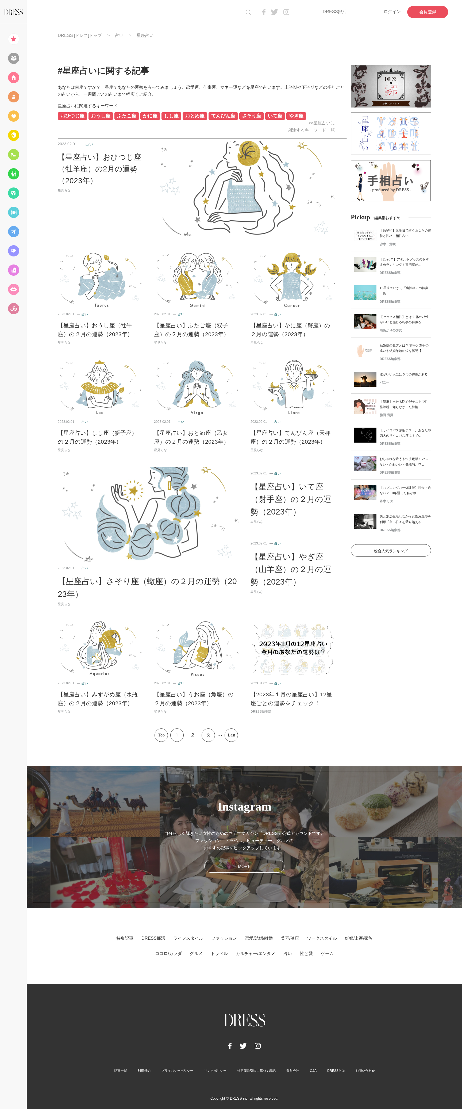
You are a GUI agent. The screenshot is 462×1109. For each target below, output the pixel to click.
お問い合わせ (365, 1071)
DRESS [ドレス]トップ (80, 35)
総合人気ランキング (391, 551)
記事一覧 (120, 1071)
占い (119, 35)
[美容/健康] (13, 135)
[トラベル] (13, 231)
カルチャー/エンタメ (255, 953)
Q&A (313, 1071)
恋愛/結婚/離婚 (259, 938)
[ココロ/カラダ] (13, 193)
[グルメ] (13, 212)
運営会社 (292, 1071)
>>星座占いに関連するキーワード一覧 (311, 126)
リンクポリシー (215, 1071)
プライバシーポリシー (177, 1071)
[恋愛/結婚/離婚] (13, 116)
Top (161, 735)
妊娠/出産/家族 (359, 938)
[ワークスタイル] (13, 154)
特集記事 (124, 938)
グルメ (196, 953)
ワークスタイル (322, 938)
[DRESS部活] (13, 58)
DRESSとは (336, 1071)
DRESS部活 (334, 11)
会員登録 (427, 12)
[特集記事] (13, 39)
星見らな (64, 190)
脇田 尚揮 (386, 415)
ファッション (224, 938)
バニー (384, 382)
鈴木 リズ (386, 501)
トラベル (219, 953)
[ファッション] (13, 96)
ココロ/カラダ (168, 953)
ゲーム (327, 953)
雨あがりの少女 (391, 330)
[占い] (13, 270)
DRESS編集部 (261, 711)
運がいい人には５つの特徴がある (404, 374)
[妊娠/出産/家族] (13, 173)
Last (231, 735)
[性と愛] (13, 289)
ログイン (392, 11)
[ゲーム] (13, 308)
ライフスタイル (188, 938)
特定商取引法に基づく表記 (256, 1071)
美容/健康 (290, 938)
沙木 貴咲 (388, 244)
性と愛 (306, 953)
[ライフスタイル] (13, 77)
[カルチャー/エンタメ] (13, 250)
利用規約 (144, 1071)
